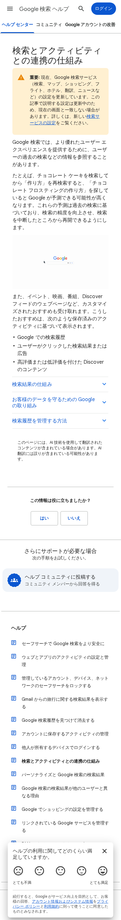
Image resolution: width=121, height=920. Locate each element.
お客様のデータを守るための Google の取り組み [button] (53, 402)
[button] (9, 8)
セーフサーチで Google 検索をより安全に (63, 643)
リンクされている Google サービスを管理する (65, 826)
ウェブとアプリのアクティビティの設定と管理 (65, 660)
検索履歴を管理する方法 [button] (39, 421)
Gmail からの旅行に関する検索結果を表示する (65, 702)
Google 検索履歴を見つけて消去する (58, 720)
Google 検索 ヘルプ (44, 9)
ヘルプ (18, 628)
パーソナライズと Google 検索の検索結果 (63, 774)
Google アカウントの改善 (90, 24)
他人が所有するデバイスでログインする (61, 747)
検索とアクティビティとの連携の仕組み (61, 761)
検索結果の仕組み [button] (32, 384)
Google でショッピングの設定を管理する (62, 809)
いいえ (74, 518)
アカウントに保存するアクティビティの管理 (65, 734)
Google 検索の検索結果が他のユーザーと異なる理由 (65, 791)
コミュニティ (49, 24)
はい (44, 518)
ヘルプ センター (17, 24)
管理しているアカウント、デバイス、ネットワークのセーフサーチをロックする (65, 681)
